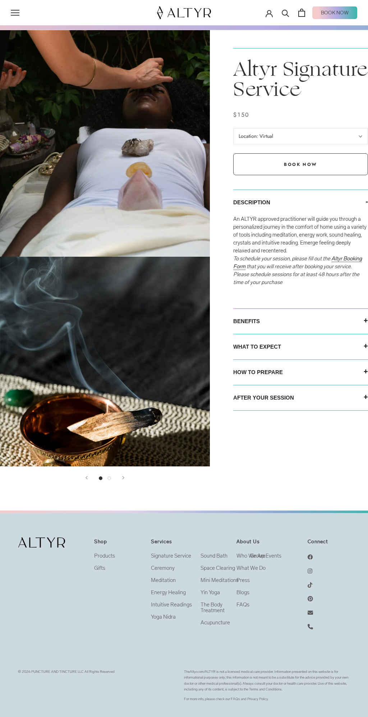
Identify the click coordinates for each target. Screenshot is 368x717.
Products (104, 556)
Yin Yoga (210, 592)
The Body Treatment (213, 607)
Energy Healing (168, 592)
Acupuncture (215, 622)
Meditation (163, 580)
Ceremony (163, 568)
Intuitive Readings (171, 604)
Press (243, 580)
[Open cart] (301, 13)
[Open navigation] (15, 13)
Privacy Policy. (257, 699)
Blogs (242, 592)
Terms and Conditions (265, 689)
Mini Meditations (220, 580)
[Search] (285, 13)
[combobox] (300, 270)
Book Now (335, 13)
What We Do (251, 568)
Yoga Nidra (163, 617)
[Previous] (87, 477)
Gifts (99, 568)
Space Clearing (218, 568)
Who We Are (251, 556)
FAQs (242, 604)
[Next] (123, 477)
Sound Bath (214, 556)
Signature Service (171, 556)
